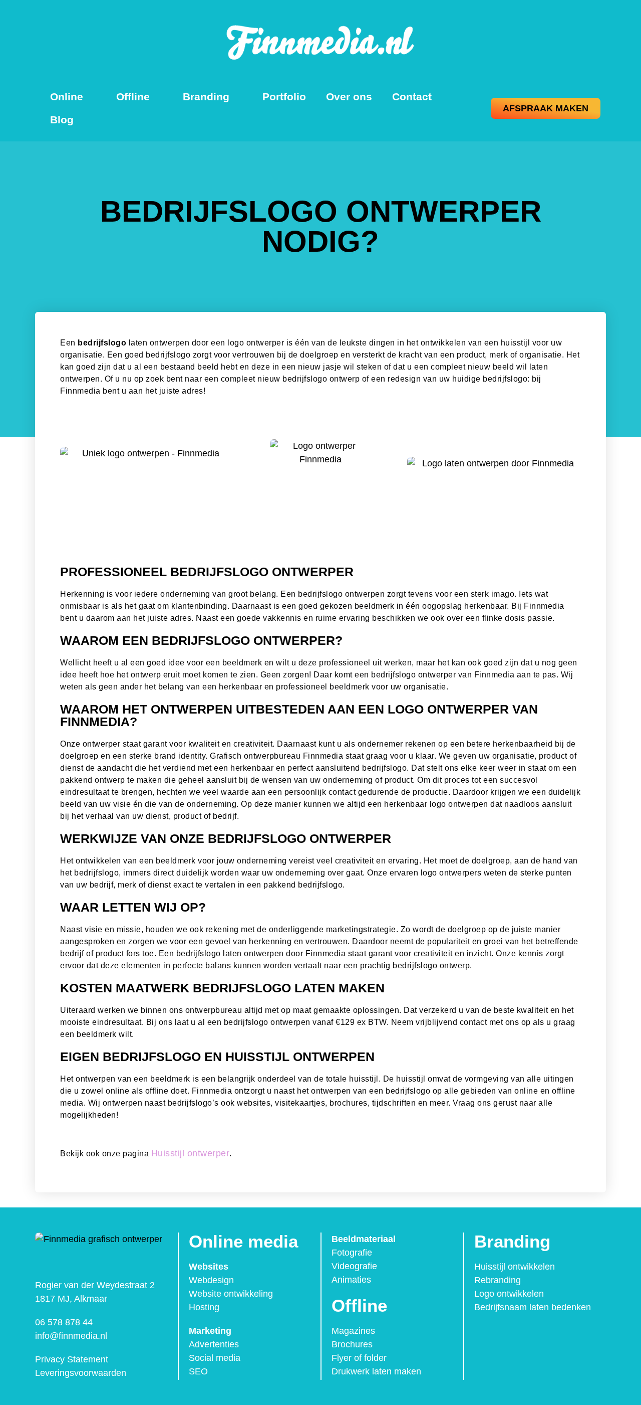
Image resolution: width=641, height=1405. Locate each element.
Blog (62, 119)
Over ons (349, 96)
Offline (133, 96)
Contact (412, 96)
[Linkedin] (526, 1334)
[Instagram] (505, 1334)
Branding (206, 96)
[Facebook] (484, 1334)
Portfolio (284, 96)
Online (66, 96)
